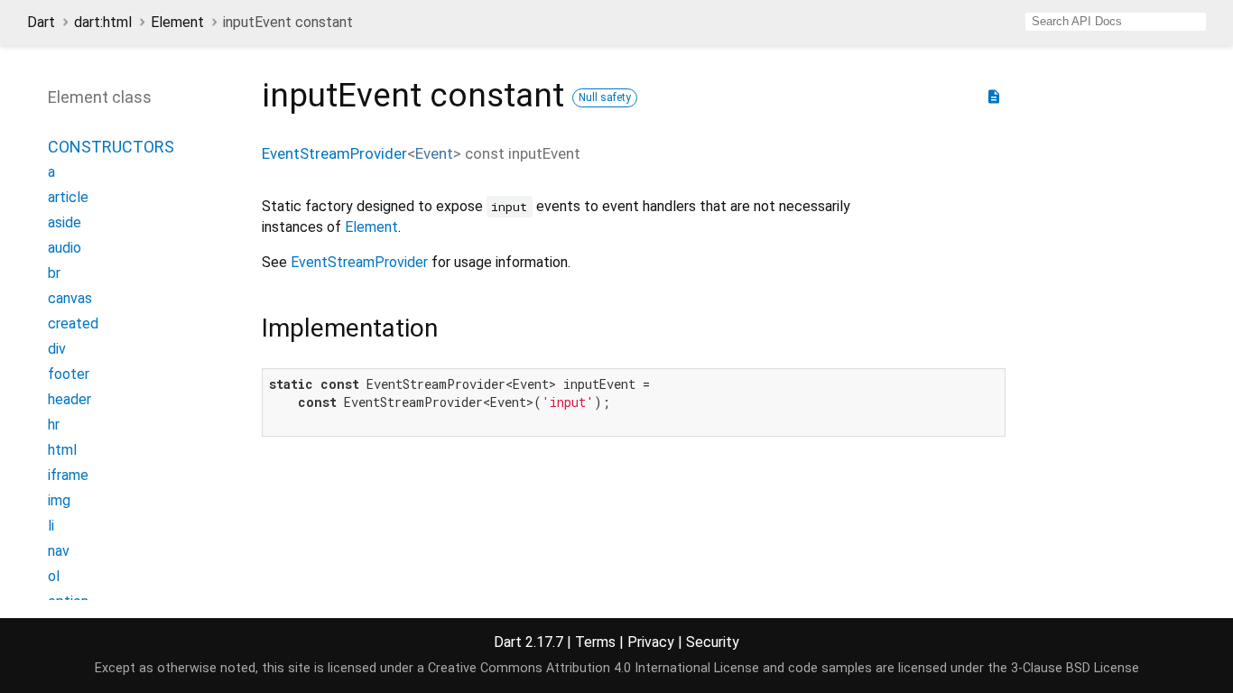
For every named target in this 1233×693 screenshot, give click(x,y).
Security (712, 642)
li (51, 525)
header (69, 399)
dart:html (103, 22)
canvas (70, 298)
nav (59, 550)
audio (64, 247)
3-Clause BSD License (1075, 668)
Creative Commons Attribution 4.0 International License (593, 668)
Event (434, 153)
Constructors (111, 146)
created (73, 323)
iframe (68, 475)
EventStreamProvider (334, 153)
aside (64, 222)
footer (68, 374)
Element (177, 22)
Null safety (605, 97)
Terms (595, 642)
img (59, 500)
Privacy (650, 642)
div (57, 348)
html (62, 449)
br (54, 273)
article (68, 197)
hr (54, 424)
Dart (41, 22)
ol (54, 576)
